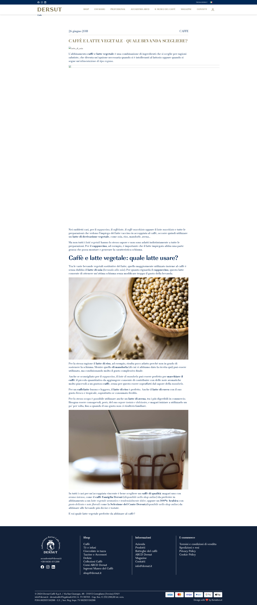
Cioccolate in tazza (94, 551)
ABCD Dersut (143, 554)
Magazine (141, 558)
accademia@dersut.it (51, 558)
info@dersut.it (143, 566)
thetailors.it (217, 599)
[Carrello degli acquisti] (218, 8)
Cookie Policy (187, 554)
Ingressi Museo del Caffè (98, 568)
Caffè (86, 544)
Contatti (140, 561)
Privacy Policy (187, 551)
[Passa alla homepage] (49, 9)
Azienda (140, 544)
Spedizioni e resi (189, 547)
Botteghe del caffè (146, 551)
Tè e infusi (89, 547)
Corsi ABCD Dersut (95, 564)
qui (170, 367)
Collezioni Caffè (92, 561)
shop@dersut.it (92, 572)
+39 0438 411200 (50, 561)
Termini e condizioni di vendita (197, 544)
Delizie (87, 558)
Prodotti (140, 547)
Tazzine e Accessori (95, 554)
